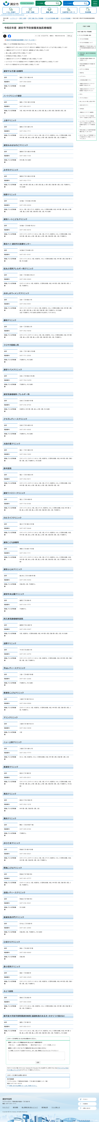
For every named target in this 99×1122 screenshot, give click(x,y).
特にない (12, 1045)
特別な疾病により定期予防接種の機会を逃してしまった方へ (88, 130)
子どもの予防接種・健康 (51, 18)
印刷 (68, 35)
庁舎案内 (85, 1103)
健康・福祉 (49, 12)
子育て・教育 (30, 12)
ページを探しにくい (50, 1045)
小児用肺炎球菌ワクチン (85, 80)
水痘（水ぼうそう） (84, 105)
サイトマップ (5, 1107)
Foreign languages (27, 3)
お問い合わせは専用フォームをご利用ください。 (23, 1085)
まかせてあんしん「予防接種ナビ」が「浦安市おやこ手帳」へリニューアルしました (88, 137)
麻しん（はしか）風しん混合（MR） (87, 101)
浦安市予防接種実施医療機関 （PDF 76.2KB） (20, 40)
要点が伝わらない (36, 1045)
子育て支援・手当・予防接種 (35, 18)
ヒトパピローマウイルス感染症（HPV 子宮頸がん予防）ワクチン (88, 116)
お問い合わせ (86, 1108)
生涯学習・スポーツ (68, 12)
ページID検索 (68, 3)
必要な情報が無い (23, 1045)
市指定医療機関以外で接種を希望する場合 (87, 64)
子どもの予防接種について (86, 42)
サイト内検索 (40, 3)
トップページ (13, 18)
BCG (81, 94)
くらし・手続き (11, 12)
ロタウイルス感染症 (84, 69)
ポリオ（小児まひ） (84, 97)
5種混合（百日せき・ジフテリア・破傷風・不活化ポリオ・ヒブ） (87, 89)
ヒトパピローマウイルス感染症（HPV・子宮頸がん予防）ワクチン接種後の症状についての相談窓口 (88, 124)
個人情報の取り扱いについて (30, 1107)
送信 (38, 1062)
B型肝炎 (82, 72)
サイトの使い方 (56, 1107)
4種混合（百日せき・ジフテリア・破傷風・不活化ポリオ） (87, 84)
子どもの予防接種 (66, 18)
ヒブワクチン (83, 76)
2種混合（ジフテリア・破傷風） (87, 112)
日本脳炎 (82, 108)
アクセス (85, 1099)
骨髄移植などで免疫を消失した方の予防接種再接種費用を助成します (88, 48)
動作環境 (15, 1107)
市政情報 (88, 12)
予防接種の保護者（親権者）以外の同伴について (87, 59)
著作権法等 (45, 1107)
